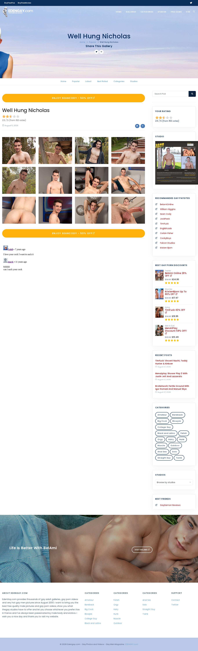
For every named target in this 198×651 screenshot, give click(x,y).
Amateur (162, 414)
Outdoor (175, 445)
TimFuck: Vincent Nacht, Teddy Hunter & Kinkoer (171, 362)
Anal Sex (162, 451)
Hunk (182, 439)
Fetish (184, 433)
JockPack (165, 218)
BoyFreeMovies (24, 3)
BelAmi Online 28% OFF (176, 274)
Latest (88, 81)
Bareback (177, 414)
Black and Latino (166, 433)
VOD (188, 12)
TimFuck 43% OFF (175, 309)
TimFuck (164, 223)
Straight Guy (164, 457)
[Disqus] (73, 280)
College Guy (164, 427)
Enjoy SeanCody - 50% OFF (72, 98)
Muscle (161, 445)
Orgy (160, 439)
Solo (174, 451)
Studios (162, 12)
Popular (92, 42)
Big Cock (162, 421)
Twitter (174, 604)
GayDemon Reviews (170, 505)
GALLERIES (131, 12)
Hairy (171, 439)
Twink (179, 457)
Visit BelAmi (141, 549)
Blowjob (176, 421)
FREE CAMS (176, 12)
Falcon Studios (167, 242)
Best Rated (102, 81)
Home (118, 12)
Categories (147, 12)
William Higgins (167, 209)
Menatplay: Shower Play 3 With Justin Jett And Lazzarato (171, 375)
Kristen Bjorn (166, 247)
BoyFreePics (9, 3)
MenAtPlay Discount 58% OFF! (176, 329)
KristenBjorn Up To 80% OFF (176, 293)
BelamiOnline (167, 204)
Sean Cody (165, 214)
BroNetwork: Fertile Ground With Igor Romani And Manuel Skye (172, 387)
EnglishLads (166, 228)
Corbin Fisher (166, 233)
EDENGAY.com (131, 644)
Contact (175, 600)
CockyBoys (165, 238)
